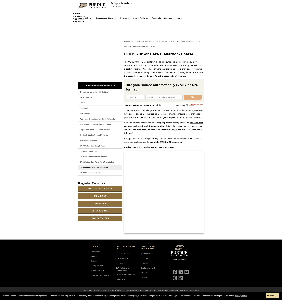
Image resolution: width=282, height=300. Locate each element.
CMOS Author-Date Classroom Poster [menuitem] (94, 167)
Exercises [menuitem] (123, 18)
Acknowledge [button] (272, 295)
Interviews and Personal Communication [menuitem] (95, 124)
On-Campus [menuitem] (80, 16)
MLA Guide (100, 196)
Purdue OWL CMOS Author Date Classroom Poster (149, 147)
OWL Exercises (100, 218)
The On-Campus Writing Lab (130, 290)
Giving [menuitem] (179, 18)
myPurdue (144, 263)
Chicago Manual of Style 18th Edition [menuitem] (94, 92)
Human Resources (97, 270)
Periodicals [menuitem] (84, 108)
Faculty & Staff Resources (125, 274)
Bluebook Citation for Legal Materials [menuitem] (94, 135)
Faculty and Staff (97, 265)
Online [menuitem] (80, 18)
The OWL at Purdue (147, 290)
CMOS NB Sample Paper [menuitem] (89, 151)
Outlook (144, 277)
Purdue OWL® (116, 7)
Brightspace (145, 258)
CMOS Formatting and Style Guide (184, 41)
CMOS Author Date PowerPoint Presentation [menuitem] (97, 162)
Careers (93, 256)
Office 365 (144, 273)
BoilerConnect (146, 253)
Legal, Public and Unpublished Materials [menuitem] (95, 129)
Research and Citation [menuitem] (105, 18)
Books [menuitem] (82, 102)
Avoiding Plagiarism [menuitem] (140, 18)
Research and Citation (145, 41)
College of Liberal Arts (121, 3)
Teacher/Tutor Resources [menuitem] (162, 18)
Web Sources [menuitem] (85, 113)
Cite (192, 97)
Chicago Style (162, 41)
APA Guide (100, 203)
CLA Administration (123, 253)
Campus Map (96, 251)
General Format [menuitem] (86, 97)
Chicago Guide (100, 211)
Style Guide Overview (100, 189)
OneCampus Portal (148, 268)
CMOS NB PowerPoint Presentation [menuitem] (93, 156)
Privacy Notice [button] (241, 296)
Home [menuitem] (77, 13)
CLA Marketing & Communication (122, 269)
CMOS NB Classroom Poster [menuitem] (90, 172)
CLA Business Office (123, 258)
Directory (94, 261)
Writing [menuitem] (88, 18)
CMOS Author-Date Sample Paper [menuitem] (92, 146)
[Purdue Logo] (92, 5)
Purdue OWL (129, 41)
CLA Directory (121, 263)
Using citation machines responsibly (143, 105)
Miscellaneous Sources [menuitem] (88, 140)
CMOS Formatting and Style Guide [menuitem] (100, 85)
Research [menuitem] (79, 21)
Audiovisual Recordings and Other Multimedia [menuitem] (97, 119)
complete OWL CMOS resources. (166, 141)
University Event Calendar (100, 275)
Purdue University (162, 290)
